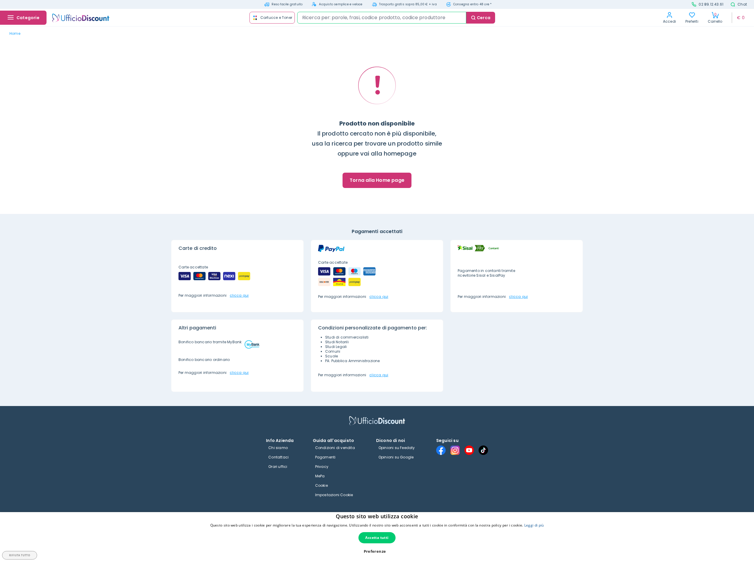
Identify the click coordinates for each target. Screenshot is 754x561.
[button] (377, 551)
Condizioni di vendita (335, 447)
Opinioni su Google (396, 457)
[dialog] (377, 536)
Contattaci (278, 457)
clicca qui (239, 295)
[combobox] (381, 18)
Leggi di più (534, 525)
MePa (320, 475)
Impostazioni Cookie (334, 494)
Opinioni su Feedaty (396, 447)
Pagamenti (325, 457)
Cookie (321, 485)
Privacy (321, 466)
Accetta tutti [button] (376, 537)
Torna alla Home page (377, 180)
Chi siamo (278, 447)
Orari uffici (277, 466)
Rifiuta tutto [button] (19, 555)
